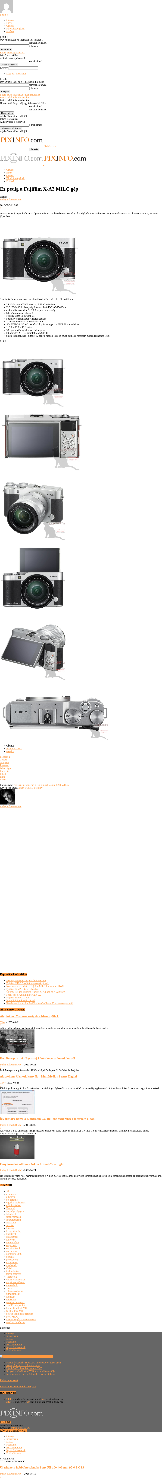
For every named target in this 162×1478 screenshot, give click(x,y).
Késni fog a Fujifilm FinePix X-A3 (23, 994)
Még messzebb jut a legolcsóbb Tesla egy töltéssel (31, 1374)
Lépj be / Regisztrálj (16, 73)
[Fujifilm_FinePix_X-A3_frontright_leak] (33, 540)
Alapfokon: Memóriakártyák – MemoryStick (29, 1016)
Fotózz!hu (11, 1341)
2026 (8, 1399)
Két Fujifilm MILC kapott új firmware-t (26, 980)
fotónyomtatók (13, 1216)
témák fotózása (13, 1274)
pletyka (10, 751)
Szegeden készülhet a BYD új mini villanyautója (30, 1371)
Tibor (2, 1022)
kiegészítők (12, 1236)
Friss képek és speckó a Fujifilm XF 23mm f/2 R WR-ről (40, 785)
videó (9, 1288)
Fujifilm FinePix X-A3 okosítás (22, 989)
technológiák (12, 1271)
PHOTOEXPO (14, 1344)
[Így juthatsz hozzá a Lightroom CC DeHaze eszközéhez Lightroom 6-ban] (17, 1112)
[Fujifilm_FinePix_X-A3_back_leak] (41, 470)
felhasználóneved (38, 42)
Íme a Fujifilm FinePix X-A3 (20, 1000)
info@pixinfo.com (20, 1428)
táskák (9, 1268)
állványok (11, 1197)
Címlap (10, 20)
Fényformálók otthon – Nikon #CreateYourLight (32, 1164)
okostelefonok (13, 1248)
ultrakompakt (12, 1293)
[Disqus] (81, 847)
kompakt (10, 1296)
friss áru (10, 1225)
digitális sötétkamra (15, 1202)
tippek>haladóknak (15, 1279)
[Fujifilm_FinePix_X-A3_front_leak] (33, 408)
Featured (10, 1208)
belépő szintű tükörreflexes (19, 1313)
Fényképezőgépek (15, 28)
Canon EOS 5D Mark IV (30, 787)
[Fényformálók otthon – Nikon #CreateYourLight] (17, 1158)
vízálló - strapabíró (15, 1305)
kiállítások (11, 1234)
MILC (9, 1338)
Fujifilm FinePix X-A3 (17, 997)
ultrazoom (11, 1299)
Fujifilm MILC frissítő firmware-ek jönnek (27, 983)
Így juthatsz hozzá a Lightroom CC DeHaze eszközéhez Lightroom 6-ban (47, 1118)
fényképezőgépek (15, 1211)
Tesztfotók (11, 1276)
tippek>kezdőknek (15, 1282)
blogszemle (12, 1199)
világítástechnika (14, 1291)
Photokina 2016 (14, 748)
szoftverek (11, 1265)
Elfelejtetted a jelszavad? (12, 52)
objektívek (11, 1245)
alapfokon (11, 1194)
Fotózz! (10, 31)
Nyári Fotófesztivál (15, 1347)
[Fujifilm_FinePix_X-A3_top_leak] (55, 740)
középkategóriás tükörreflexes (21, 1319)
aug (43, 1399)
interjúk (10, 1228)
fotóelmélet (11, 1214)
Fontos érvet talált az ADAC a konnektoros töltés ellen (33, 1362)
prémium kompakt (15, 1302)
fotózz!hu (11, 1222)
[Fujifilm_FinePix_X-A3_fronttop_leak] (33, 610)
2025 (8, 1402)
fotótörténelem (13, 1219)
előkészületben (13, 1205)
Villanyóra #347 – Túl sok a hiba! (23, 1365)
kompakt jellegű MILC (17, 1308)
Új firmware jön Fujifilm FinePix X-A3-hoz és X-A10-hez (35, 992)
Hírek (9, 23)
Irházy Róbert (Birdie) (11, 199)
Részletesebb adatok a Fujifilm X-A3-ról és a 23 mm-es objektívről (39, 1003)
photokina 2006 (14, 1254)
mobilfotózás (12, 1242)
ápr (28, 1402)
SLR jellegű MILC (15, 1311)
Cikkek (10, 25)
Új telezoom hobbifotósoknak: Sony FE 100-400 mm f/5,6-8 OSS (42, 1467)
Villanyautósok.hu (43, 1356)
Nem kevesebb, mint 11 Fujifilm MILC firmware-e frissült (35, 986)
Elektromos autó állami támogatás (18, 1386)
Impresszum (12, 1336)
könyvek (10, 1239)
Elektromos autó (9, 1380)
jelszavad (33, 46)
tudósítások (12, 1285)
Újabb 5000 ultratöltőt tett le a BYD (24, 1368)
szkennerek (12, 1262)
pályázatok (11, 1251)
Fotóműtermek (13, 1350)
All (7, 1191)
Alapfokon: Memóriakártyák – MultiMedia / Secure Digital (38, 1076)
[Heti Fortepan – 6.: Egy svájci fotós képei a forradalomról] (17, 1052)
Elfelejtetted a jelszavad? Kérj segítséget (20, 94)
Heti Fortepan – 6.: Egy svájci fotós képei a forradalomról (37, 1058)
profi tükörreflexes (15, 1322)
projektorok (12, 1259)
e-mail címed (35, 61)
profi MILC (12, 1316)
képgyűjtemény (14, 1231)
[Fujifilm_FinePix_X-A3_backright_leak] (33, 679)
